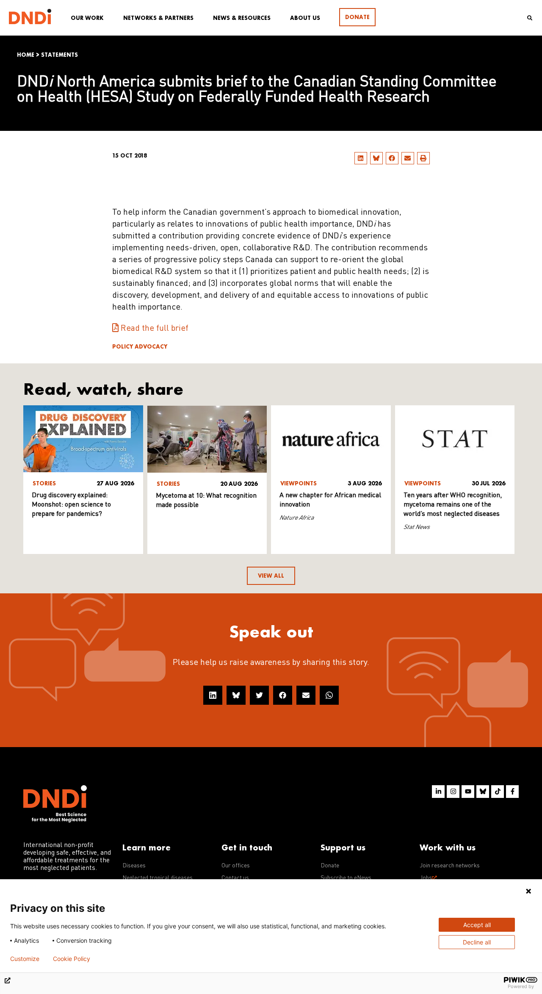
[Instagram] (453, 791)
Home (25, 55)
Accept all (477, 924)
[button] (360, 158)
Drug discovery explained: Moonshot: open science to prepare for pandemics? (71, 505)
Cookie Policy (71, 958)
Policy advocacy (139, 346)
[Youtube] (468, 791)
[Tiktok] (497, 791)
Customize (24, 958)
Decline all (477, 942)
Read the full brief (154, 328)
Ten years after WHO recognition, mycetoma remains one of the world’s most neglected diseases (453, 505)
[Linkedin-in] (438, 791)
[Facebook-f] (512, 791)
